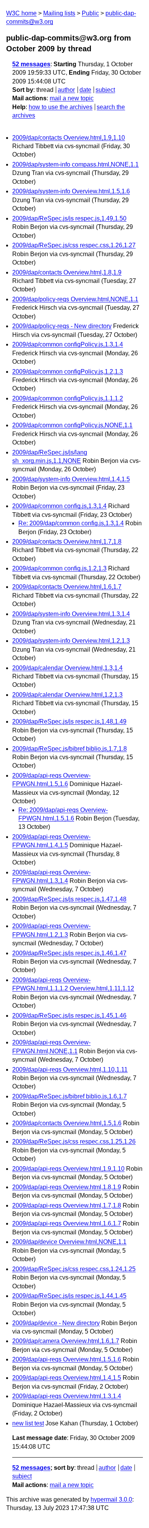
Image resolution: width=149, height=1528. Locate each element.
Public (90, 13)
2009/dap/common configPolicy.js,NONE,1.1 (72, 425)
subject (105, 90)
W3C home (21, 13)
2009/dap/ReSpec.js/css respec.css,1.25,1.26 (74, 1141)
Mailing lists (59, 13)
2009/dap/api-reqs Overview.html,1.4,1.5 (66, 1377)
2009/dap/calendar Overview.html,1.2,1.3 (67, 694)
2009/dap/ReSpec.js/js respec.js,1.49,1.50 (69, 218)
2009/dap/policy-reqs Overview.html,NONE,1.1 (75, 299)
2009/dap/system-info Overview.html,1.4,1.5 (71, 479)
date (85, 90)
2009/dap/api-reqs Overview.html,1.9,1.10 (68, 1168)
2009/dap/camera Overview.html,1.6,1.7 (65, 1341)
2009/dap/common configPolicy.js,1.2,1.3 (67, 371)
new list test (28, 1423)
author (66, 90)
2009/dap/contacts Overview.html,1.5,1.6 (66, 1123)
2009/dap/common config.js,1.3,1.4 (59, 506)
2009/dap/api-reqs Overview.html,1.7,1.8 (66, 1205)
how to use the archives (60, 107)
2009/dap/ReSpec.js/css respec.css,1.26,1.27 (74, 245)
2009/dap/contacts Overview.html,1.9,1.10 (68, 137)
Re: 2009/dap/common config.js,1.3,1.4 (71, 523)
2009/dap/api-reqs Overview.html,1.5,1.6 (66, 1359)
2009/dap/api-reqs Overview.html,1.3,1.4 (66, 1396)
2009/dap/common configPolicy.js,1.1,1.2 (67, 398)
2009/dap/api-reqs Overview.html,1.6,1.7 (66, 1223)
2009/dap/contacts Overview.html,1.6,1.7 (66, 586)
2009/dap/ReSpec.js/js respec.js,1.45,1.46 (69, 1015)
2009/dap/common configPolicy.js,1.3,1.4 (67, 344)
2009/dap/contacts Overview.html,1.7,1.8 (66, 541)
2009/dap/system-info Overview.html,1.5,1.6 (71, 191)
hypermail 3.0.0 (111, 1499)
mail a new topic (72, 98)
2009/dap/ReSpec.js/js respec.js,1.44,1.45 (69, 1296)
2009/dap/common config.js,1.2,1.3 (59, 568)
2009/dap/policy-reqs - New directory (62, 326)
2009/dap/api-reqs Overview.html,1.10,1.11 (70, 1069)
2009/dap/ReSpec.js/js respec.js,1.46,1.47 (69, 953)
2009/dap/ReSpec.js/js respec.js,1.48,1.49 (69, 721)
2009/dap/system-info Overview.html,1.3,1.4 (71, 614)
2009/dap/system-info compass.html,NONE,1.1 (75, 164)
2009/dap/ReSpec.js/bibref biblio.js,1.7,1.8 (69, 748)
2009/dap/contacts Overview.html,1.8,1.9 (66, 272)
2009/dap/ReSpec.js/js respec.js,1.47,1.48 (69, 899)
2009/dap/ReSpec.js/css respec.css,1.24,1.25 (74, 1269)
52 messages (31, 64)
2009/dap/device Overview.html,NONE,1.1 (69, 1242)
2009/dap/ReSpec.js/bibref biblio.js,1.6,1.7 (69, 1096)
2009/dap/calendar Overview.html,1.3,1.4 (67, 668)
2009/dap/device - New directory (56, 1323)
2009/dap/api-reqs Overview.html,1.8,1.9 (66, 1187)
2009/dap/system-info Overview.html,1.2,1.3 (71, 640)
